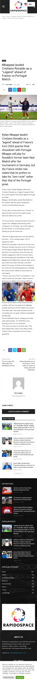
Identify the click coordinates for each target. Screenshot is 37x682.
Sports (8, 16)
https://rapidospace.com (18, 396)
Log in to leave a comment (18, 411)
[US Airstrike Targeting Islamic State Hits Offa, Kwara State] (7, 500)
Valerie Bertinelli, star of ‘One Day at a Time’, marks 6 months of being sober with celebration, (27, 366)
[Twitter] (15, 90)
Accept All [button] (20, 677)
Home (3, 16)
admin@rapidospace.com (18, 653)
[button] (18, 291)
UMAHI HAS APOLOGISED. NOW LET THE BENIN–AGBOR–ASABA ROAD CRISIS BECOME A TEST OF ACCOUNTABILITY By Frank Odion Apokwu (24, 427)
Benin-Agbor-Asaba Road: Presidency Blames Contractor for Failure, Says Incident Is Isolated (24, 465)
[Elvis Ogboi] (3, 85)
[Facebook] (10, 90)
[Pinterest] (19, 90)
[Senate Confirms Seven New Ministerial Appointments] (7, 490)
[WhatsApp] (24, 90)
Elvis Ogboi (9, 84)
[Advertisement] (18, 40)
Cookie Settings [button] (8, 677)
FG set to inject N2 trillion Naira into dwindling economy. (8, 364)
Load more (18, 473)
